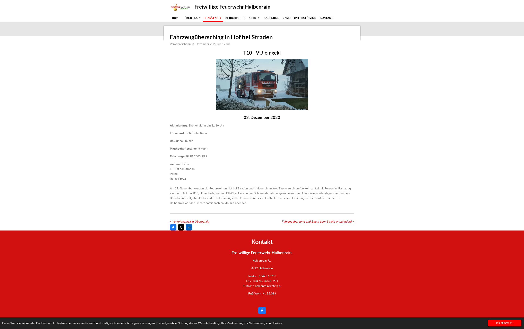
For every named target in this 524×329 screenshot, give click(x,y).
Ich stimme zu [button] (504, 323)
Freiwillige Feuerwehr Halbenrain (232, 6)
